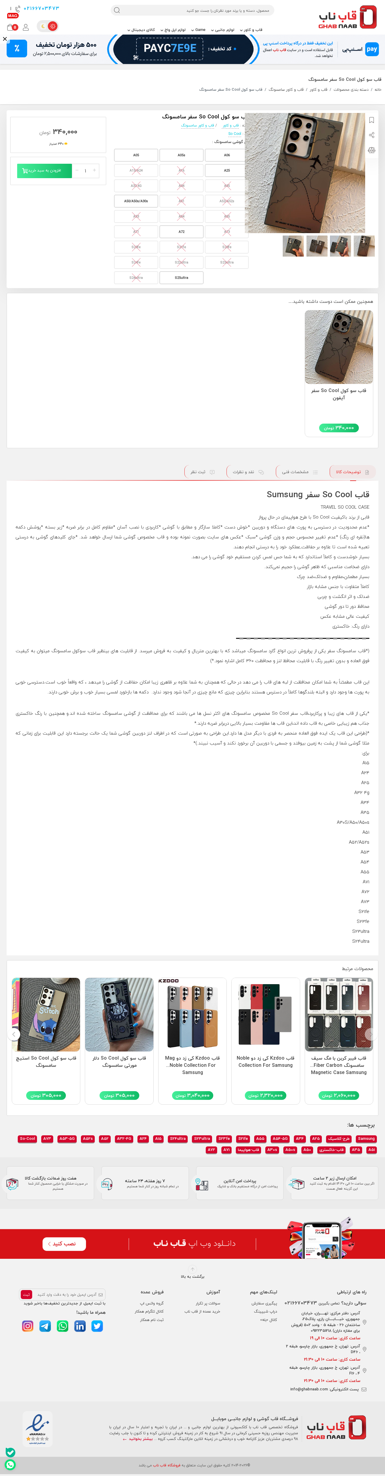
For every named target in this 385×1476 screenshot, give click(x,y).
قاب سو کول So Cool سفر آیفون (338, 394)
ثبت (26, 1295)
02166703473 (41, 8)
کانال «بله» (268, 1319)
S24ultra (178, 1138)
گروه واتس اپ (152, 1303)
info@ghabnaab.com (309, 1389)
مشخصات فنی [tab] (296, 472)
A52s (88, 1138)
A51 (371, 1149)
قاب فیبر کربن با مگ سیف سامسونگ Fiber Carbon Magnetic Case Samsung (339, 1064)
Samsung (366, 1138)
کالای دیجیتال (142, 29)
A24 (143, 1138)
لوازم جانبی (224, 29)
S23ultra (202, 1138)
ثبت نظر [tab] (199, 472)
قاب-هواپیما (248, 1149)
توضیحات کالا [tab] (349, 472)
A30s (272, 1149)
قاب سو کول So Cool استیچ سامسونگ (46, 1062)
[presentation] (371, 1035)
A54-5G (280, 1138)
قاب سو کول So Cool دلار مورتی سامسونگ (119, 1062)
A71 (226, 1149)
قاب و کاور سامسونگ (286, 90)
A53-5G (67, 1138)
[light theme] (52, 26)
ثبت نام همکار (152, 1319)
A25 (316, 1138)
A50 (307, 1149)
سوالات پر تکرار (208, 1303)
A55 (260, 1138)
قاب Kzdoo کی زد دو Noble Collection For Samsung (265, 1062)
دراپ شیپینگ (265, 1311)
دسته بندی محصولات (351, 90)
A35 (356, 1149)
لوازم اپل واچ (174, 29)
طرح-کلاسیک (339, 1138)
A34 (300, 1138)
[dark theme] (43, 26)
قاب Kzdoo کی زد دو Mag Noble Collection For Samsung (192, 1064)
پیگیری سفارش (264, 1303)
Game (199, 29)
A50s (290, 1149)
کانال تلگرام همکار (149, 1311)
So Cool (234, 134)
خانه (378, 90)
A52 (105, 1138)
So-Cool (27, 1138)
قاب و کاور (252, 29)
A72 (211, 1149)
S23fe (224, 1138)
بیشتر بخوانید (140, 1438)
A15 (158, 1138)
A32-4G (124, 1138)
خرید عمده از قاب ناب (202, 1311)
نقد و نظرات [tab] (244, 472)
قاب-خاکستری (331, 1149)
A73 (47, 1138)
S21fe (243, 1138)
